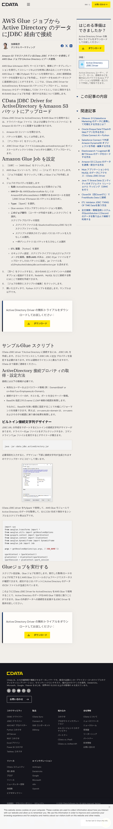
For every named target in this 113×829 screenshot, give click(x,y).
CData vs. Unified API (67, 744)
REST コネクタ (13, 738)
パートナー (63, 735)
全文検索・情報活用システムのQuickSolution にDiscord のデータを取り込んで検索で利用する (96, 215)
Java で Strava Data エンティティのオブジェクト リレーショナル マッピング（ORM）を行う (96, 185)
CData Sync (37, 716)
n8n (34, 784)
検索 (86, 5)
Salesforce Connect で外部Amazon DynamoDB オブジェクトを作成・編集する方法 (96, 143)
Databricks (37, 771)
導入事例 (11, 771)
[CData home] (12, 4)
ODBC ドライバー (15, 716)
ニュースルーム (90, 725)
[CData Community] (29, 691)
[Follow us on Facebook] (62, 45)
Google (35, 775)
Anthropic (36, 767)
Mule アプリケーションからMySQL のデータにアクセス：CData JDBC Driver (95, 172)
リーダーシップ (90, 734)
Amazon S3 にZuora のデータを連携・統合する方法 (96, 163)
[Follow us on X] (66, 45)
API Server (11, 734)
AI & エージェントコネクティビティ (68, 729)
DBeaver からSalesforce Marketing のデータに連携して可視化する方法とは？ (96, 121)
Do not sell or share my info (97, 821)
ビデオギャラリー (14, 793)
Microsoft (36, 780)
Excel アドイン (13, 743)
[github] (24, 691)
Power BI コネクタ (15, 747)
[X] (14, 691)
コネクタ (61, 716)
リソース (10, 780)
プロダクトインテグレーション (68, 722)
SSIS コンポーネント (41, 725)
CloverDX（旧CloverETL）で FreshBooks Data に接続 (96, 196)
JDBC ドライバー (14, 721)
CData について (90, 716)
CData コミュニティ (16, 767)
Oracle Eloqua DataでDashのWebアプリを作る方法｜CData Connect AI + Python (96, 132)
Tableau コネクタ (14, 751)
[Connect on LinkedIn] (71, 45)
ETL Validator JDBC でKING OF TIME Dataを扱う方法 (95, 204)
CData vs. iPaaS (65, 739)
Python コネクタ (14, 730)
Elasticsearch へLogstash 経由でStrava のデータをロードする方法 (96, 154)
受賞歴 (86, 730)
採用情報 (87, 743)
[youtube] (19, 691)
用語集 (10, 788)
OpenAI (35, 788)
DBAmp (35, 730)
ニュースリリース (91, 721)
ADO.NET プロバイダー (17, 725)
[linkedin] (9, 691)
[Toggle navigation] (28, 4)
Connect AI (37, 721)
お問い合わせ (100, 4)
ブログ (10, 775)
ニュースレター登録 (15, 784)
